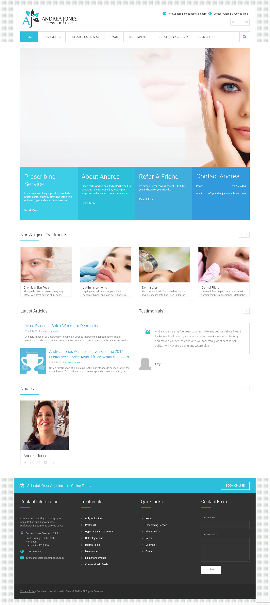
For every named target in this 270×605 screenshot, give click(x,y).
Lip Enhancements (95, 287)
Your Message (209, 534)
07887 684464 (34, 551)
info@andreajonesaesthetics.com (187, 13)
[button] (244, 36)
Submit (211, 569)
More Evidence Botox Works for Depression (62, 325)
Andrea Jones (35, 455)
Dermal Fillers (210, 287)
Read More (31, 210)
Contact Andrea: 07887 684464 (231, 13)
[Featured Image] (33, 361)
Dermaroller (149, 287)
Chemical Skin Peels (37, 287)
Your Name (208, 517)
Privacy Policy (28, 591)
